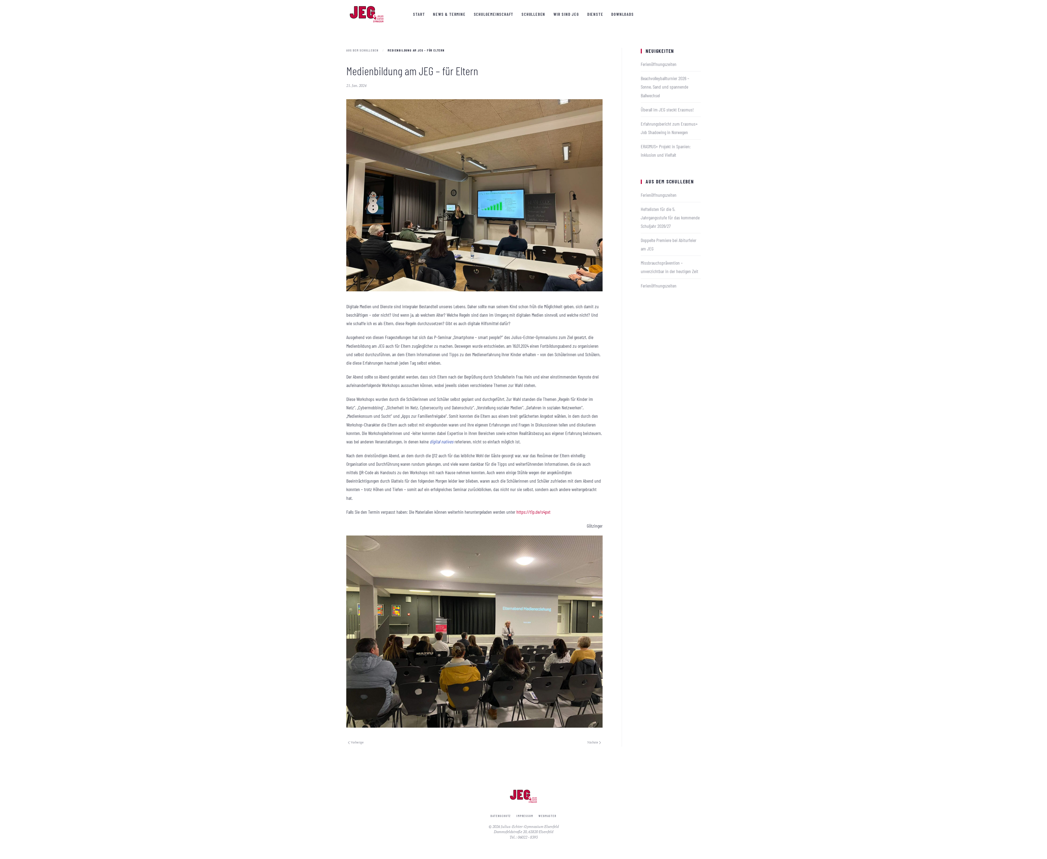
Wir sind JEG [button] (566, 14)
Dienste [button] (595, 14)
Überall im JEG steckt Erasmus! (667, 110)
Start (419, 14)
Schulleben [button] (533, 14)
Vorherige (357, 742)
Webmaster (547, 816)
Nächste (592, 742)
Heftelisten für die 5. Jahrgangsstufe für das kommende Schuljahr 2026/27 (670, 217)
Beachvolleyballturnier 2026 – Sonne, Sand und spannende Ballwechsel (665, 86)
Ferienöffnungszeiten (658, 64)
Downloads (622, 14)
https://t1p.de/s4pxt (533, 512)
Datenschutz (501, 816)
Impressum (524, 816)
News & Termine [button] (449, 14)
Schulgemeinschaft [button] (494, 14)
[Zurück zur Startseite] (366, 14)
